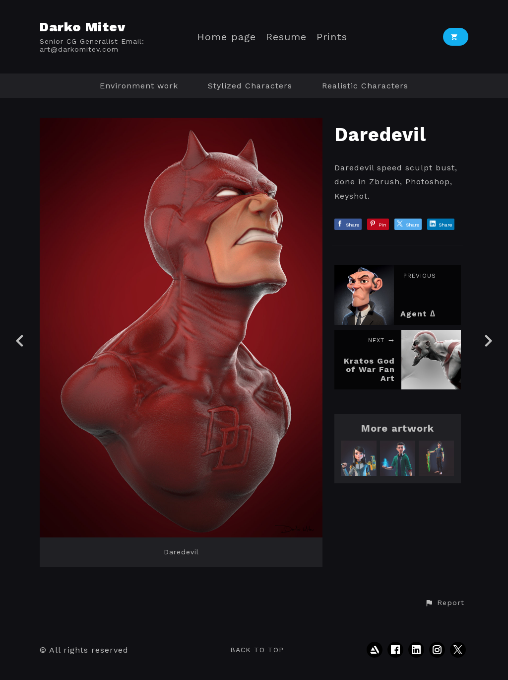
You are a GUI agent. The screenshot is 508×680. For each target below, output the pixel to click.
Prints (332, 37)
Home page (226, 37)
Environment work (139, 85)
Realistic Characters (365, 85)
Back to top (257, 650)
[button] (444, 603)
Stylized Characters (250, 85)
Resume (286, 37)
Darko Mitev (83, 26)
